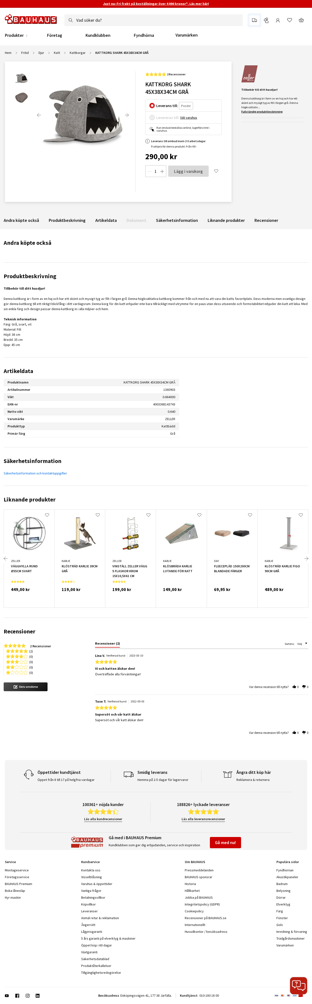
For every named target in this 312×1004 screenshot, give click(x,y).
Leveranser (89, 911)
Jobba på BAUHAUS (199, 897)
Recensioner (266, 220)
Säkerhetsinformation (177, 220)
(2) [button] (31, 651)
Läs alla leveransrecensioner (203, 819)
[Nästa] (127, 115)
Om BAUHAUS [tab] (195, 862)
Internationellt (195, 925)
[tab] (107, 644)
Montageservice (17, 870)
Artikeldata (106, 220)
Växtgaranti (89, 952)
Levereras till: (167, 117)
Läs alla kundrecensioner (103, 819)
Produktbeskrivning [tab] (30, 276)
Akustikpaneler (287, 877)
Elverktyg (283, 904)
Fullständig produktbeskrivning (262, 111)
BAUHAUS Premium (18, 884)
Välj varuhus (188, 117)
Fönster (282, 918)
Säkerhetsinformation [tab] (32, 461)
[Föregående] (39, 115)
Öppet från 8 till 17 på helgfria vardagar (66, 780)
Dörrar (281, 897)
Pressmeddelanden (199, 870)
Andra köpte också (21, 220)
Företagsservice (17, 877)
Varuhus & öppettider (96, 884)
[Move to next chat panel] (298, 985)
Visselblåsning (91, 877)
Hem (8, 52)
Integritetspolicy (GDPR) (202, 904)
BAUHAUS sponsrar (198, 877)
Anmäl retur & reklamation (100, 918)
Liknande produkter (226, 220)
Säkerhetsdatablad (95, 959)
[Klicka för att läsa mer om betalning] (290, 996)
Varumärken (187, 35)
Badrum (282, 884)
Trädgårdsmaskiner (290, 938)
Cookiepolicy (194, 911)
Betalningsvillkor (93, 897)
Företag (54, 35)
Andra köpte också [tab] (27, 242)
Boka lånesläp (15, 890)
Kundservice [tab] (90, 862)
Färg (279, 911)
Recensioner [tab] (19, 631)
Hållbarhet (192, 890)
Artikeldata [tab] (18, 371)
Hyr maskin (13, 897)
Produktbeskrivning (67, 220)
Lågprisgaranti (91, 931)
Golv (279, 925)
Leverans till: (167, 105)
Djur (41, 52)
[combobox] (153, 20)
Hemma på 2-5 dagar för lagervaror (162, 780)
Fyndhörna (144, 35)
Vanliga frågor (91, 890)
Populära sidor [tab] (287, 862)
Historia (190, 884)
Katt (57, 52)
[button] (26, 686)
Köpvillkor (88, 904)
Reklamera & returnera (253, 780)
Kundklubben (98, 35)
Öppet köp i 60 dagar (96, 945)
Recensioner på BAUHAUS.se (205, 918)
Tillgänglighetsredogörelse (101, 972)
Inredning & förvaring (291, 931)
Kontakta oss (90, 870)
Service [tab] (10, 862)
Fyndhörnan (284, 870)
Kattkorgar (78, 52)
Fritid (25, 52)
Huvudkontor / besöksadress (206, 931)
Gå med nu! (225, 842)
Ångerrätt (88, 925)
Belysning (283, 890)
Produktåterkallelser (96, 966)
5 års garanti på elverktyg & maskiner (108, 938)
